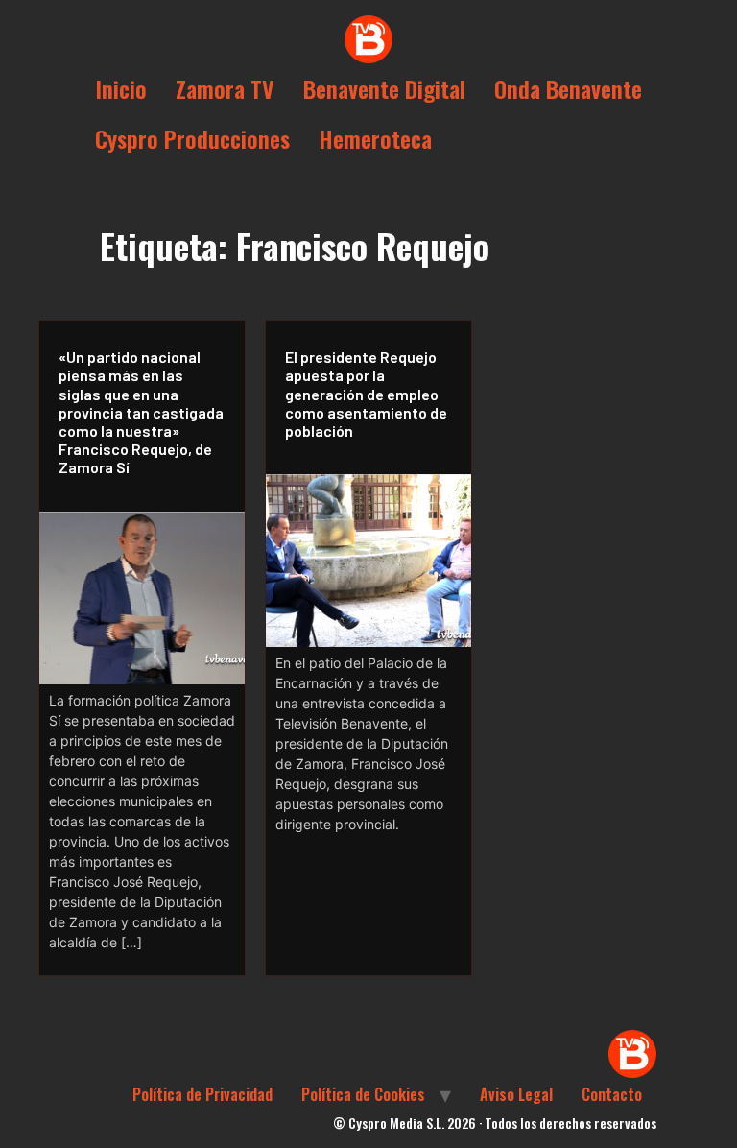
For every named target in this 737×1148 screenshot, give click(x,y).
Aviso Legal (516, 1094)
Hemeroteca (375, 138)
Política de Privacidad (202, 1094)
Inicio (121, 88)
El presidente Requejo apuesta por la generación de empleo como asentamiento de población (366, 393)
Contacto (612, 1094)
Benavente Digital (384, 88)
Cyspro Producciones (192, 138)
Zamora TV (225, 88)
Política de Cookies (363, 1094)
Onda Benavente (568, 88)
